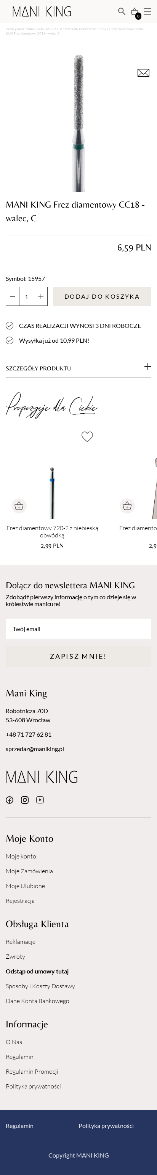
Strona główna (15, 29)
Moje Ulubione (25, 886)
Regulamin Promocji (32, 1071)
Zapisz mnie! (78, 656)
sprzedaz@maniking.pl (35, 748)
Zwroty (15, 956)
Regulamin (20, 1056)
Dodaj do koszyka (102, 296)
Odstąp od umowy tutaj (37, 971)
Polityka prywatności (33, 1086)
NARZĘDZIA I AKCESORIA (44, 29)
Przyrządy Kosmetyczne (80, 29)
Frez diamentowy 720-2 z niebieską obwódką (52, 531)
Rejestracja (20, 900)
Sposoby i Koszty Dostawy (40, 986)
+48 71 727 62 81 (28, 734)
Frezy (102, 29)
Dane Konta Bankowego (37, 1001)
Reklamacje (20, 941)
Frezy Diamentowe (121, 29)
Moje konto (21, 856)
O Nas (14, 1042)
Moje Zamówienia (29, 871)
